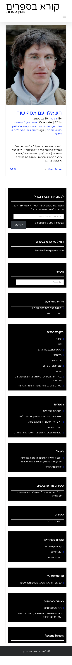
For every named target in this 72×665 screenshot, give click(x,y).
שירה (58, 371)
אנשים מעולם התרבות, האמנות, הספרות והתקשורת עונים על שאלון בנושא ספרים (37, 126)
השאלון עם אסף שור (39, 113)
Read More (54, 169)
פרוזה (58, 338)
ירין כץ (54, 118)
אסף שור (32, 130)
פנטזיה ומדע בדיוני (52, 365)
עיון (59, 344)
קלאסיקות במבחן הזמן (49, 349)
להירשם (19, 225)
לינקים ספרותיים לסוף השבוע (46, 308)
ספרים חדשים (54, 313)
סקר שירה (56, 551)
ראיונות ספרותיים (52, 607)
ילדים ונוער (56, 360)
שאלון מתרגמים (53, 467)
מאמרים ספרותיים (52, 411)
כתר (22, 130)
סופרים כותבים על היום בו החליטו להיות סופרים (37, 432)
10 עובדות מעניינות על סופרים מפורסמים (40, 582)
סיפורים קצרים (54, 521)
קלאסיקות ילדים (53, 546)
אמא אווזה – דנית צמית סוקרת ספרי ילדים (39, 416)
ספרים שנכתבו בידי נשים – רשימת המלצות (39, 385)
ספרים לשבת (54, 427)
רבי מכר (57, 355)
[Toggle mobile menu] (64, 16)
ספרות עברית (54, 557)
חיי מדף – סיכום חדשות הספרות (44, 421)
